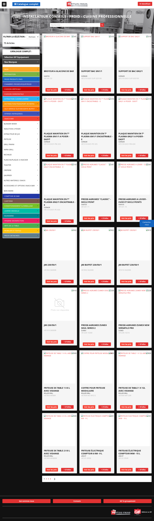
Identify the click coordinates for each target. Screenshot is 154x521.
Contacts (77, 501)
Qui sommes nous (26, 501)
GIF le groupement (127, 501)
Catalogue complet (27, 4)
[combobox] (77, 25)
